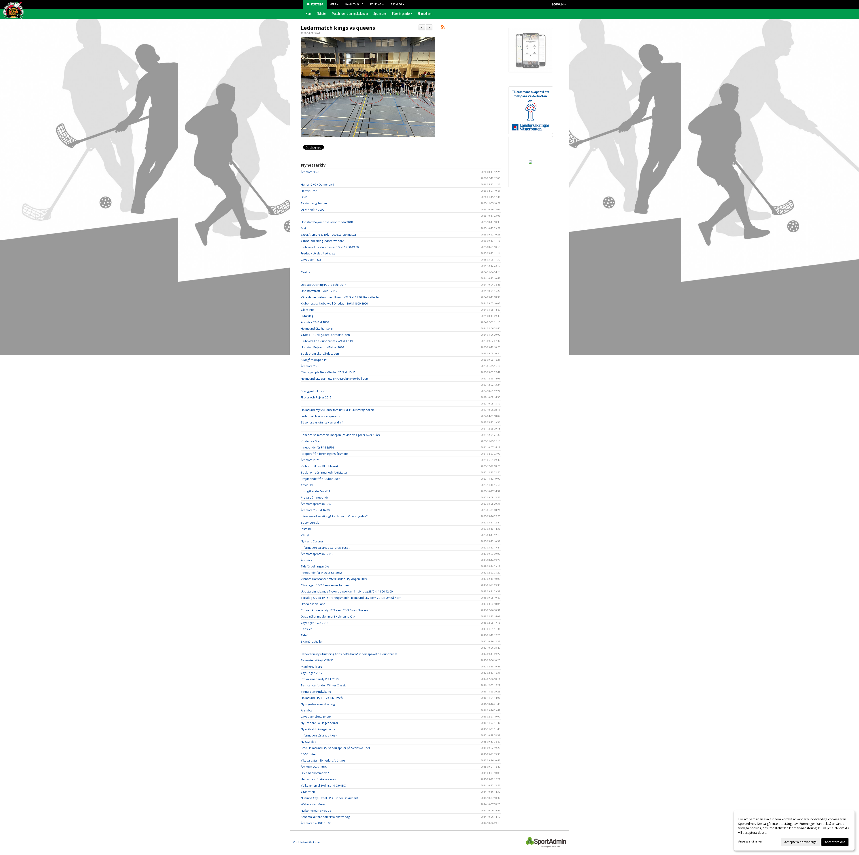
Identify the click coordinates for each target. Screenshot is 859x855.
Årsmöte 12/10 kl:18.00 (316, 823)
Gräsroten (308, 792)
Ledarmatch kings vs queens (338, 27)
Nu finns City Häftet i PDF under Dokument (329, 798)
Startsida (316, 4)
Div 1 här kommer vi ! (315, 773)
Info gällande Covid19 (315, 491)
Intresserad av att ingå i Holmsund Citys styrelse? (334, 516)
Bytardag (307, 316)
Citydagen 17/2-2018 (314, 623)
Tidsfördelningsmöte (315, 566)
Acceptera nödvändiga (800, 842)
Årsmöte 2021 (310, 460)
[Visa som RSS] (442, 27)
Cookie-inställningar (306, 842)
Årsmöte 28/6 (310, 366)
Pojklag (375, 4)
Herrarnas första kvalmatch (319, 779)
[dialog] (794, 830)
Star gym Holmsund (314, 391)
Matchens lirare (311, 667)
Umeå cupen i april (313, 604)
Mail (303, 228)
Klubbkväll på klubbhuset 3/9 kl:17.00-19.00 (330, 247)
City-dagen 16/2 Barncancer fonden (325, 585)
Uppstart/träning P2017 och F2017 (323, 285)
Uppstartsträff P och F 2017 (319, 291)
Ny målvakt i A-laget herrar (319, 729)
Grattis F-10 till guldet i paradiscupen (325, 335)
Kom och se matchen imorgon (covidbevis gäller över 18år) (340, 435)
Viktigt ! (305, 535)
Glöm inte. (308, 310)
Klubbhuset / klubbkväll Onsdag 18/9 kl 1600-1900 (334, 303)
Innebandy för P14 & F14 (317, 447)
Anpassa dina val (750, 841)
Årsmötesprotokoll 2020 (317, 504)
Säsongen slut (310, 523)
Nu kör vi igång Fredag (316, 810)
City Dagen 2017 (311, 673)
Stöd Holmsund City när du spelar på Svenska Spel (335, 748)
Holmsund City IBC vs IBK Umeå (322, 698)
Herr (333, 4)
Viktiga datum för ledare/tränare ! (323, 760)
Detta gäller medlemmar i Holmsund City (328, 616)
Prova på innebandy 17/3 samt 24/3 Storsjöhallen (334, 610)
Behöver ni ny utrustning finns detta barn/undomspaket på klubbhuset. (349, 654)
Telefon (306, 635)
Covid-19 (307, 485)
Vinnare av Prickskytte (316, 692)
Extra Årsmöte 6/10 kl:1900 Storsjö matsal (329, 235)
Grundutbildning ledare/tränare (322, 241)
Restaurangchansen (315, 203)
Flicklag (396, 4)
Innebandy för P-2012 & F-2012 (321, 573)
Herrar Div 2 (309, 191)
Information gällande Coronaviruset (325, 548)
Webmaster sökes (313, 804)
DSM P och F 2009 (312, 209)
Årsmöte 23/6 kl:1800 (315, 322)
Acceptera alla (835, 842)
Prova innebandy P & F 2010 (319, 679)
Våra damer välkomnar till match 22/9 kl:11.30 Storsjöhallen (341, 297)
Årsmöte (307, 560)
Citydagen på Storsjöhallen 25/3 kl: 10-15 (328, 372)
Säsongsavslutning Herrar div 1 (322, 422)
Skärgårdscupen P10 (315, 360)
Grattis (305, 272)
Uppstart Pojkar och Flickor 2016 (322, 347)
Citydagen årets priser (316, 717)
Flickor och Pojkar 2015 (316, 397)
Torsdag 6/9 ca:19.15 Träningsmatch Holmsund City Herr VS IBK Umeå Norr (351, 598)
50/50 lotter (308, 754)
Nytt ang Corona (312, 541)
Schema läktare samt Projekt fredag (325, 817)
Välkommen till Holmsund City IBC (323, 785)
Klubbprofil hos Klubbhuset (319, 466)
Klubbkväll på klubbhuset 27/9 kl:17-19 (327, 341)
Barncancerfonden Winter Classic (323, 685)
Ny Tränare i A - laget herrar (319, 723)
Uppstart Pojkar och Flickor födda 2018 (327, 222)
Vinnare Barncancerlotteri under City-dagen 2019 (334, 579)
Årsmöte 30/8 (310, 172)
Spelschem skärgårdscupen (320, 353)
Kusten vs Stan (311, 441)
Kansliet (306, 629)
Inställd (306, 529)
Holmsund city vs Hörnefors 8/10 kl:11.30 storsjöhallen (337, 410)
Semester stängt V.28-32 (317, 660)
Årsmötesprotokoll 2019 (317, 554)
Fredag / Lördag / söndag (318, 253)
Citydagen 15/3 (311, 260)
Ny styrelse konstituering (318, 704)
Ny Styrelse (308, 742)
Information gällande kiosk (319, 735)
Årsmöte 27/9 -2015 (314, 767)
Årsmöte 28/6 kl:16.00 (315, 510)
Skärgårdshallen (312, 641)
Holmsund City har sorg (316, 328)
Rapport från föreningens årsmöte (324, 454)
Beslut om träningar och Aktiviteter (324, 472)
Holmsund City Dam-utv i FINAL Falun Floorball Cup (334, 379)
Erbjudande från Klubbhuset (320, 479)
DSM (304, 197)
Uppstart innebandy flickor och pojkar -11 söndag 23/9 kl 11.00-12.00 (347, 591)
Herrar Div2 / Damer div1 (317, 184)
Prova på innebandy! (315, 497)
